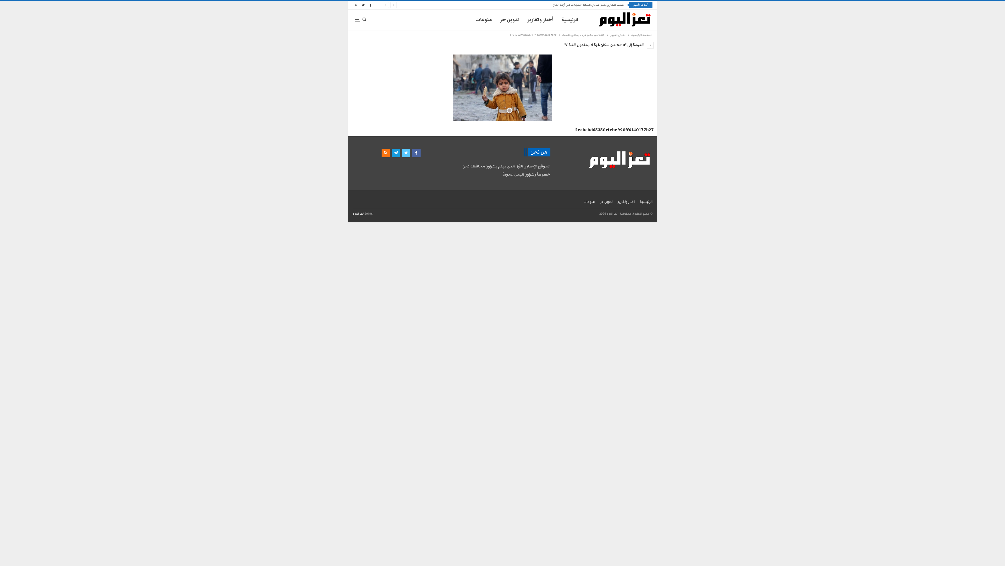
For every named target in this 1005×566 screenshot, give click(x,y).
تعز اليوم (358, 214)
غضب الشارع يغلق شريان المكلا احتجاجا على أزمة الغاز (588, 5)
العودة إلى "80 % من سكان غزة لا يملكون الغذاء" (604, 45)
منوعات (484, 20)
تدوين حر (510, 20)
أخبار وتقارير (540, 20)
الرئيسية (569, 20)
